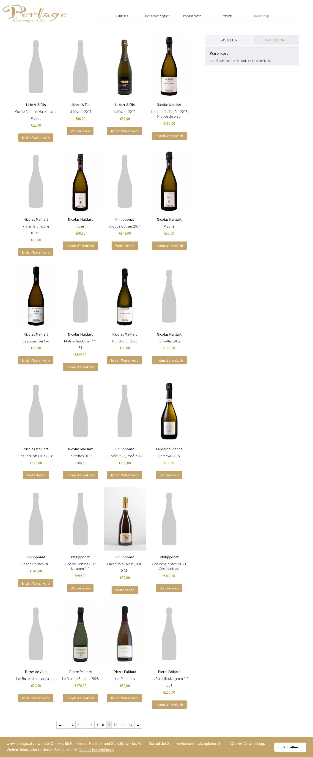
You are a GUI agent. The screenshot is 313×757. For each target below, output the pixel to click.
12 (130, 724)
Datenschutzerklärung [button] (96, 750)
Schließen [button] (290, 747)
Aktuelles (122, 16)
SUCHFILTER (228, 40)
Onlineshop (261, 16)
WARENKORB (276, 40)
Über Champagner (157, 16)
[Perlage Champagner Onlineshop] (34, 11)
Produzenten (192, 16)
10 (115, 724)
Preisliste (227, 16)
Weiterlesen (80, 131)
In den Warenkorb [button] (36, 137)
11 (123, 724)
